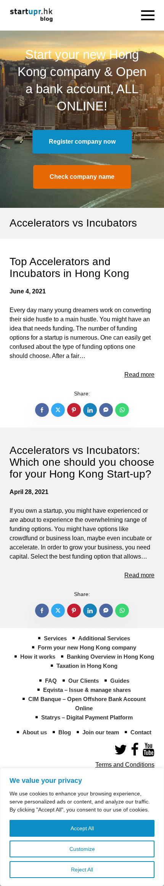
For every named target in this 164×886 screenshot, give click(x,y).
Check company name (82, 176)
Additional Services (104, 638)
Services (55, 638)
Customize (82, 849)
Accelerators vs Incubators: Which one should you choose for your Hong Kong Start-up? (82, 462)
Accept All (82, 828)
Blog (64, 732)
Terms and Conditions (124, 764)
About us (35, 732)
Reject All (82, 870)
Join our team (100, 732)
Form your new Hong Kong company (87, 647)
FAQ (51, 680)
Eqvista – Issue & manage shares (87, 690)
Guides (119, 680)
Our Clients (83, 680)
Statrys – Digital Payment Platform (87, 717)
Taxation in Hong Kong (86, 665)
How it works (37, 656)
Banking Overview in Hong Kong (110, 656)
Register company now (82, 141)
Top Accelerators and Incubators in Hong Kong (69, 267)
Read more (139, 374)
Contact (140, 732)
